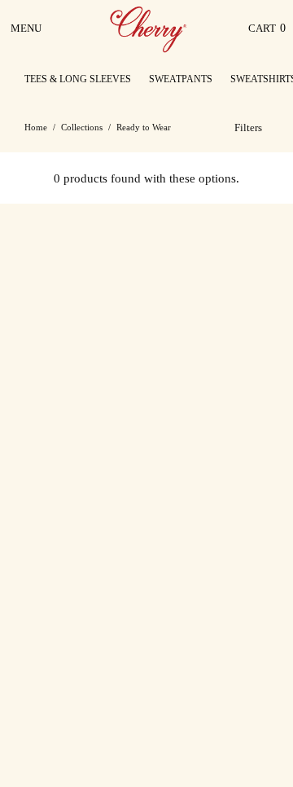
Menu (27, 34)
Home (35, 127)
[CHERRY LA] (149, 28)
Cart (267, 32)
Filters (248, 127)
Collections (82, 127)
